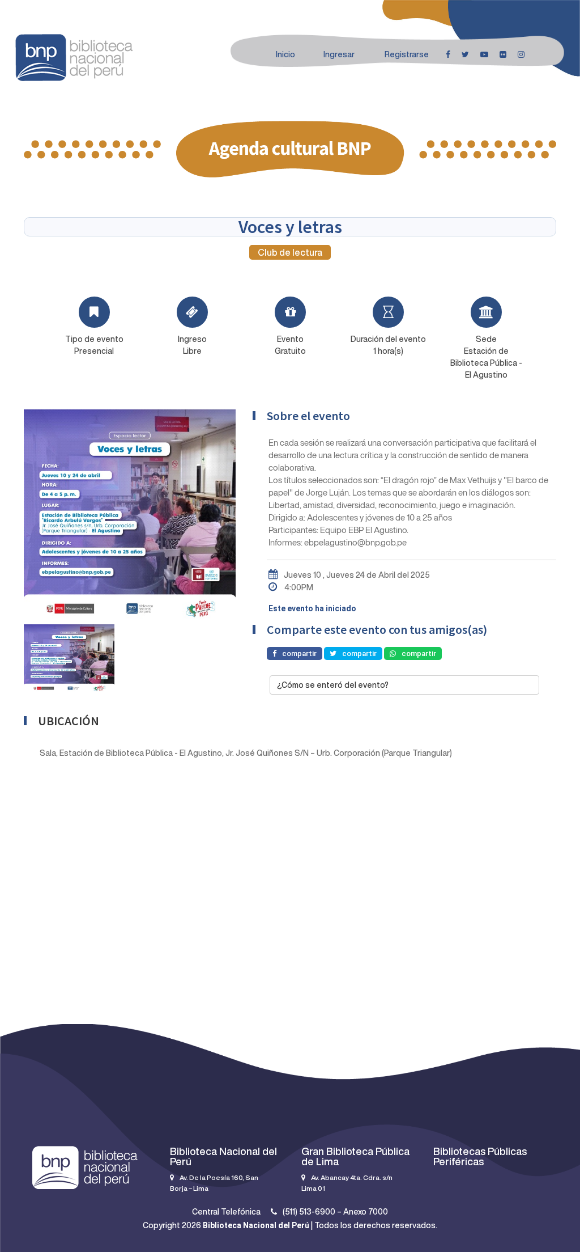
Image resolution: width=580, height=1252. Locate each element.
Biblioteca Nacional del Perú (256, 1225)
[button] (404, 685)
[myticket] (74, 56)
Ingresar (339, 54)
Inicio (285, 54)
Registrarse (407, 54)
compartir (299, 653)
